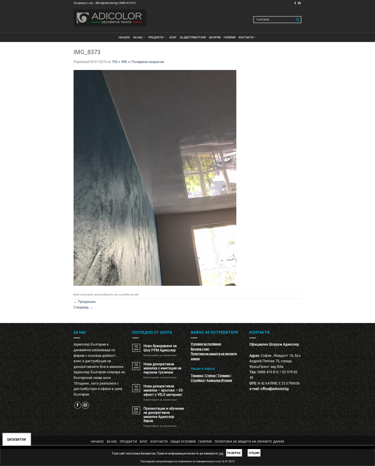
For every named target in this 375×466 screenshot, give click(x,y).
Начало (124, 37)
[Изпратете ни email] (299, 3)
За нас (138, 37)
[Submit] (297, 19)
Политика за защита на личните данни (249, 441)
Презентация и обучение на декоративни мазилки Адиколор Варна (163, 414)
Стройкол (198, 380)
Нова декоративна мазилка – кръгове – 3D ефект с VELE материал (163, 390)
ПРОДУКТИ (155, 37)
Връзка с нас (200, 349)
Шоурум (215, 37)
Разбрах (234, 453)
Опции (254, 453)
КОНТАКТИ (245, 37)
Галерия (229, 37)
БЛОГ (173, 37)
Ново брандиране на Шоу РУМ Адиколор (160, 348)
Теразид (197, 375)
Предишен (84, 302)
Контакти (159, 441)
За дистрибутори (193, 37)
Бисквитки (16, 439)
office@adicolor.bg (274, 389)
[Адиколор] (110, 17)
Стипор (210, 375)
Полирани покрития (148, 62)
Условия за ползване (206, 344)
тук (221, 453)
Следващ (83, 307)
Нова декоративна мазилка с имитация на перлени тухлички (162, 368)
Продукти (128, 441)
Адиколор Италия (219, 380)
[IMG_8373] (155, 177)
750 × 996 (119, 62)
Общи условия (183, 441)
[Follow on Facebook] (295, 3)
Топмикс (224, 375)
